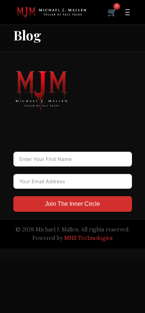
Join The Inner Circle (72, 204)
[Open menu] (127, 12)
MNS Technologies (88, 238)
